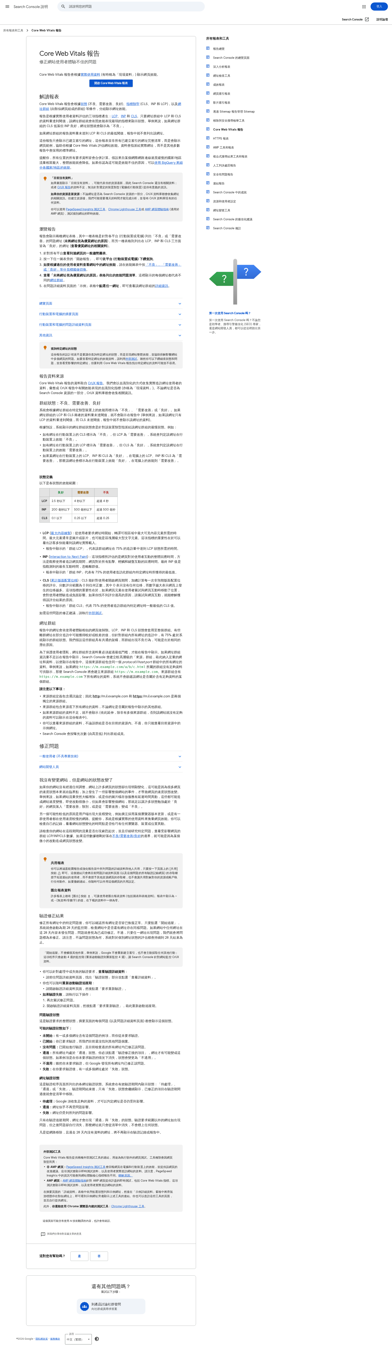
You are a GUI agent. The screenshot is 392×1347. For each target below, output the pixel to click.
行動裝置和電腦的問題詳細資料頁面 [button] (65, 325)
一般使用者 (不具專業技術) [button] (58, 756)
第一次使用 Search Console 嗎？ (230, 313)
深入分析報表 (221, 67)
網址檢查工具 (221, 76)
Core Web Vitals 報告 (228, 129)
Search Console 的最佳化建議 (232, 219)
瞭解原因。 (125, 1175)
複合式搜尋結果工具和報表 (230, 156)
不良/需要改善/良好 (126, 836)
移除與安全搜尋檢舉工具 (229, 120)
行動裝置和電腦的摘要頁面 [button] (58, 314)
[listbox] (78, 1339)
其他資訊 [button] (45, 335)
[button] (7, 6)
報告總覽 (219, 49)
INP (123, 116)
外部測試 (131, 359)
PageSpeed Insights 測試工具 (85, 209)
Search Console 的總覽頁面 (231, 58)
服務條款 (55, 1338)
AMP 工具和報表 (223, 147)
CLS (134, 116)
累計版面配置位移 (64, 580)
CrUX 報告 (64, 187)
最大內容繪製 (60, 533)
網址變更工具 (221, 210)
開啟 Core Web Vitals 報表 (111, 83)
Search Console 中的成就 (230, 192)
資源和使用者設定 (224, 201)
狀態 (84, 104)
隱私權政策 (42, 1338)
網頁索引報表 (221, 93)
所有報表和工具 (217, 39)
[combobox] (137, 6)
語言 (71, 1333)
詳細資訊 (161, 286)
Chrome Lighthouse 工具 (124, 209)
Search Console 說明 (31, 6)
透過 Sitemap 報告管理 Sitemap (234, 111)
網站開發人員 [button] (49, 767)
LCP (115, 116)
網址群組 (56, 280)
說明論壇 (382, 19)
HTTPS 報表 (221, 138)
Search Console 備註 (227, 228)
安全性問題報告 (223, 174)
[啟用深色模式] (97, 1339)
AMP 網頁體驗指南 (157, 209)
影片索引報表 (221, 102)
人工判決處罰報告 (224, 165)
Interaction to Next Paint (68, 557)
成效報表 (219, 84)
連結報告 (219, 183)
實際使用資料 (90, 75)
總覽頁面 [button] (45, 303)
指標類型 (132, 104)
